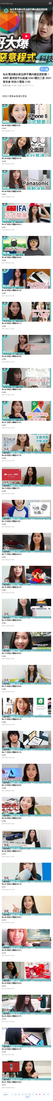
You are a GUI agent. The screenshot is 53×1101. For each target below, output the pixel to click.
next (27, 1096)
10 (44, 1094)
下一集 (44, 69)
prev (6, 1094)
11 (48, 1094)
